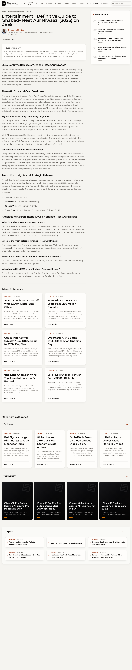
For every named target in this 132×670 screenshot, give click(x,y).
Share (17, 39)
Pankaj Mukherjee (16, 30)
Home (4, 11)
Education (104, 3)
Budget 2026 (30, 3)
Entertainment (92, 3)
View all (127, 425)
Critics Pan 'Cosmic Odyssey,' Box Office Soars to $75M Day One (110, 39)
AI (36, 3)
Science (66, 3)
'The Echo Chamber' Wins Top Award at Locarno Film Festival (112, 57)
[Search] (113, 3)
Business (49, 3)
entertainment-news (16, 11)
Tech (41, 3)
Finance (58, 3)
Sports (82, 3)
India (23, 3)
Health (74, 3)
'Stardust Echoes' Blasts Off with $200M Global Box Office (110, 21)
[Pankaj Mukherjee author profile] (4, 31)
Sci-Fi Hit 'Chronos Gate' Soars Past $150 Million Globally (111, 30)
